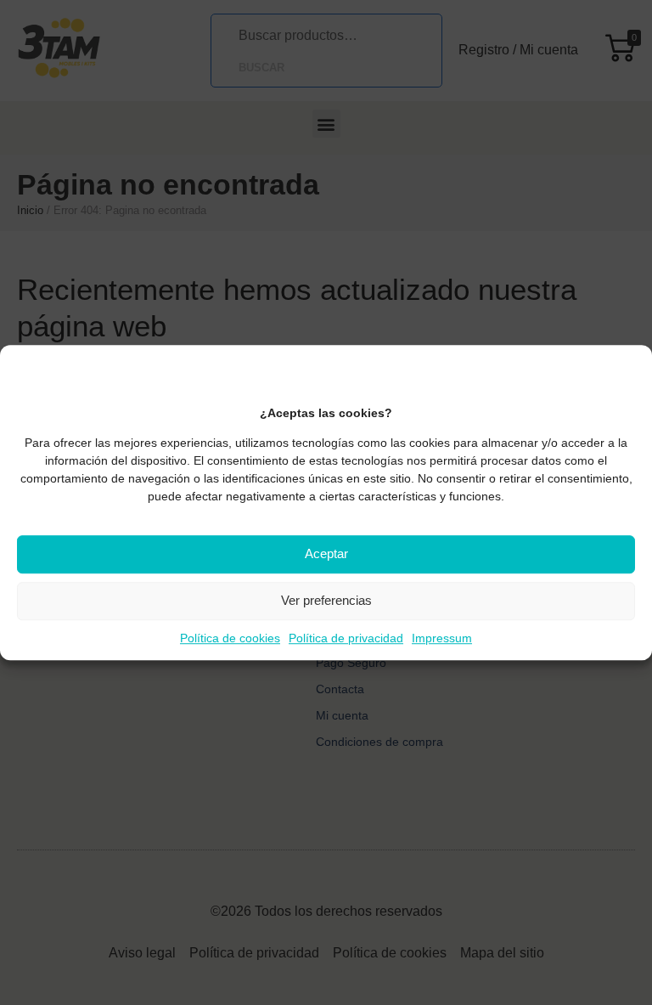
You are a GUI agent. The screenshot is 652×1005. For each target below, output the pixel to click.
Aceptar (326, 553)
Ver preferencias (326, 600)
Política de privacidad (346, 638)
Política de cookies (230, 638)
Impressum (442, 638)
